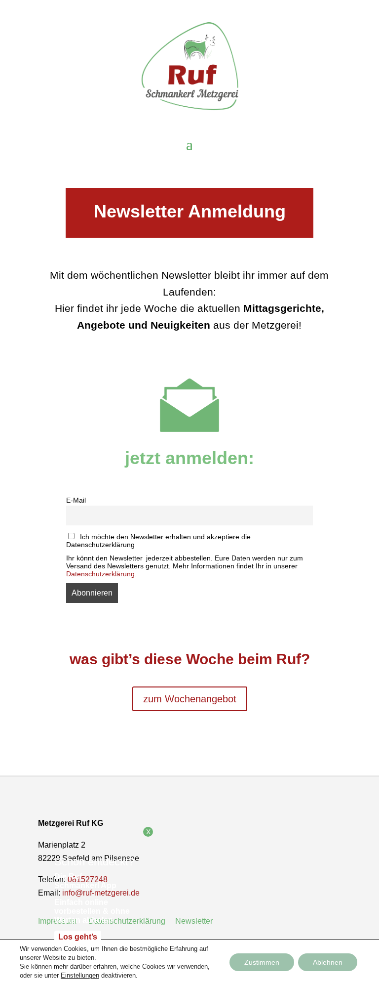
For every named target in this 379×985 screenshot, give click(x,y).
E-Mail (76, 500)
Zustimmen (261, 962)
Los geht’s (77, 937)
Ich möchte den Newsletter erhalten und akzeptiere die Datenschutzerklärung (158, 541)
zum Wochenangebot (189, 698)
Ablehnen (327, 962)
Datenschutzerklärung (100, 574)
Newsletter (195, 921)
